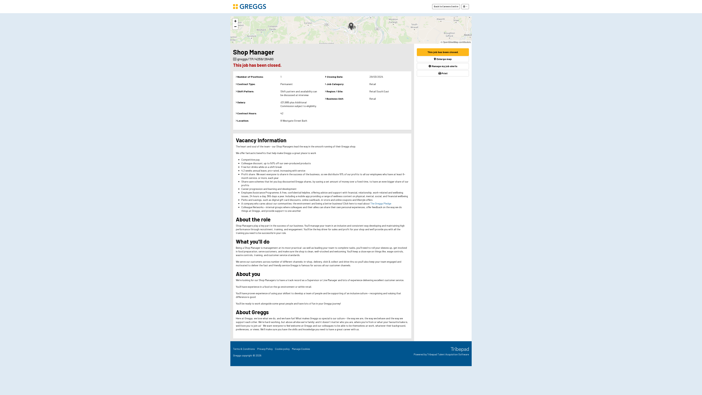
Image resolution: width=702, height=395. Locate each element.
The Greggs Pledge (380, 203)
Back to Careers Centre (446, 6)
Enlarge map (444, 59)
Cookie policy (282, 348)
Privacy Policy (265, 348)
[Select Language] (465, 6)
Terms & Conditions (244, 348)
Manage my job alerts (444, 66)
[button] (351, 26)
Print (444, 73)
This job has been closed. (442, 52)
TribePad (460, 350)
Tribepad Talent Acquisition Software (448, 354)
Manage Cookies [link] (301, 348)
